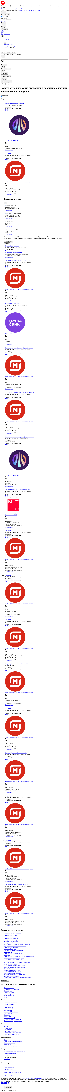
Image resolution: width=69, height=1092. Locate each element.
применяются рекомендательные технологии (34, 1078)
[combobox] (8, 53)
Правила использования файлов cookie (29, 10)
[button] (2, 31)
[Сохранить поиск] (2, 61)
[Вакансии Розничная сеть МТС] (36, 505)
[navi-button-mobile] (2, 36)
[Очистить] (3, 56)
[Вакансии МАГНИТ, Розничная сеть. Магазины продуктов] (36, 171)
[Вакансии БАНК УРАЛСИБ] (36, 125)
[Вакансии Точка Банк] (36, 322)
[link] (3, 27)
